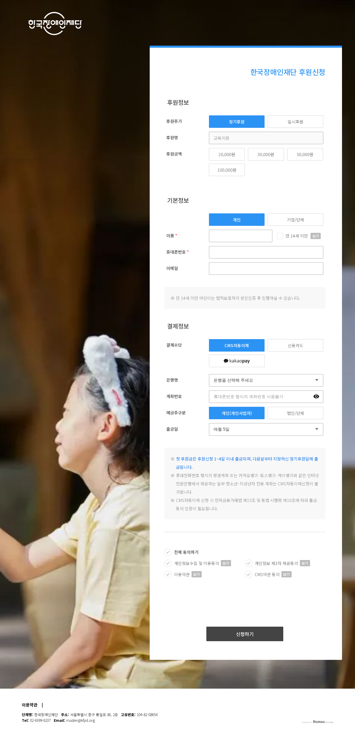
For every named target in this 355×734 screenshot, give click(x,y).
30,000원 (266, 154)
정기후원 (237, 121)
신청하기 (245, 634)
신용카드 (295, 345)
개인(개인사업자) (237, 413)
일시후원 (295, 121)
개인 (237, 219)
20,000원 (227, 154)
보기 (315, 236)
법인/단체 (295, 413)
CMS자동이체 (237, 345)
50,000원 (305, 154)
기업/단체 (295, 219)
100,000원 (227, 170)
